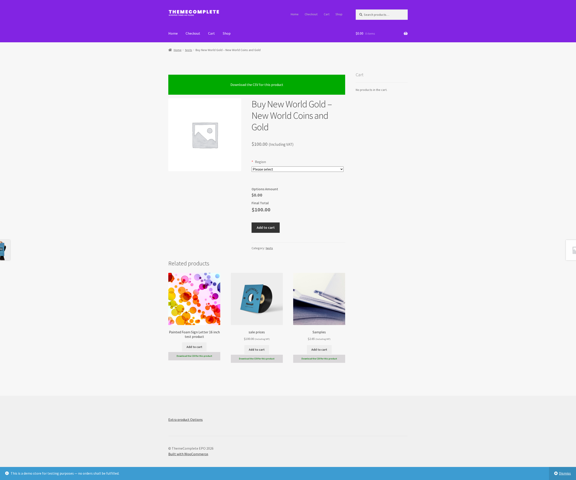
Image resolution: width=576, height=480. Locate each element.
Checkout (311, 14)
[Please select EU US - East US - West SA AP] (298, 169)
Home (295, 14)
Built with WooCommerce (188, 454)
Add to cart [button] (194, 347)
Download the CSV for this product (256, 84)
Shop (338, 14)
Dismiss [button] (565, 473)
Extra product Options (185, 419)
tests (188, 50)
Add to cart (266, 227)
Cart (326, 14)
